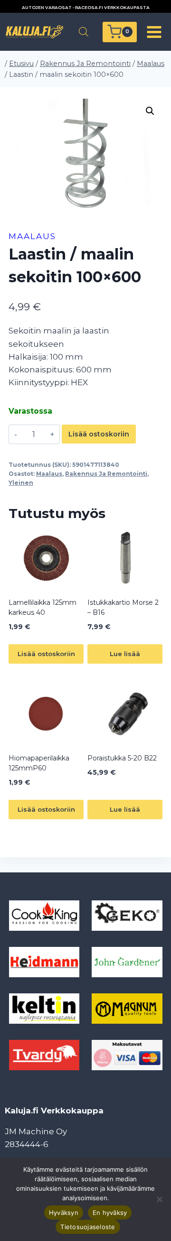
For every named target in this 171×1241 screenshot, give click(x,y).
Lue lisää (125, 654)
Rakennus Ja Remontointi (106, 473)
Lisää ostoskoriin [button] (46, 654)
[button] (150, 111)
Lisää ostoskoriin (98, 434)
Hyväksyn (63, 1212)
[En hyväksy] (159, 1199)
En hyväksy (110, 1212)
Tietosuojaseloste (87, 1227)
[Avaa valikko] (154, 32)
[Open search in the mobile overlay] (83, 32)
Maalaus (32, 236)
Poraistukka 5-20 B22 (122, 758)
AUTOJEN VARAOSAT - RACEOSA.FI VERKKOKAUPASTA (86, 7)
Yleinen (21, 482)
